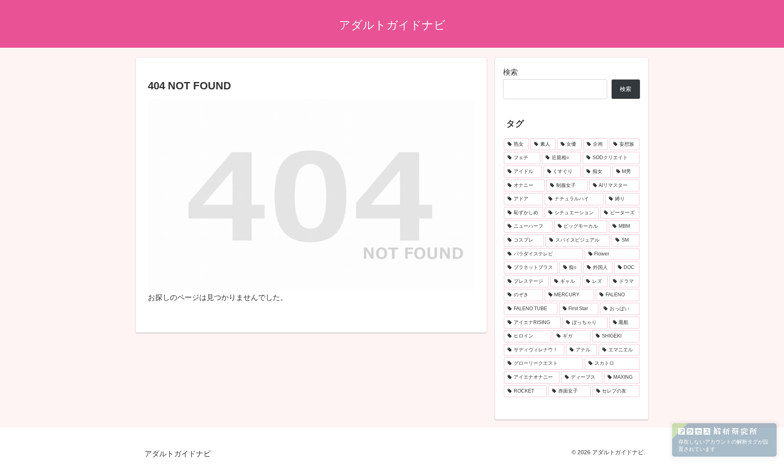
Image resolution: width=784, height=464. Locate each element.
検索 (510, 72)
